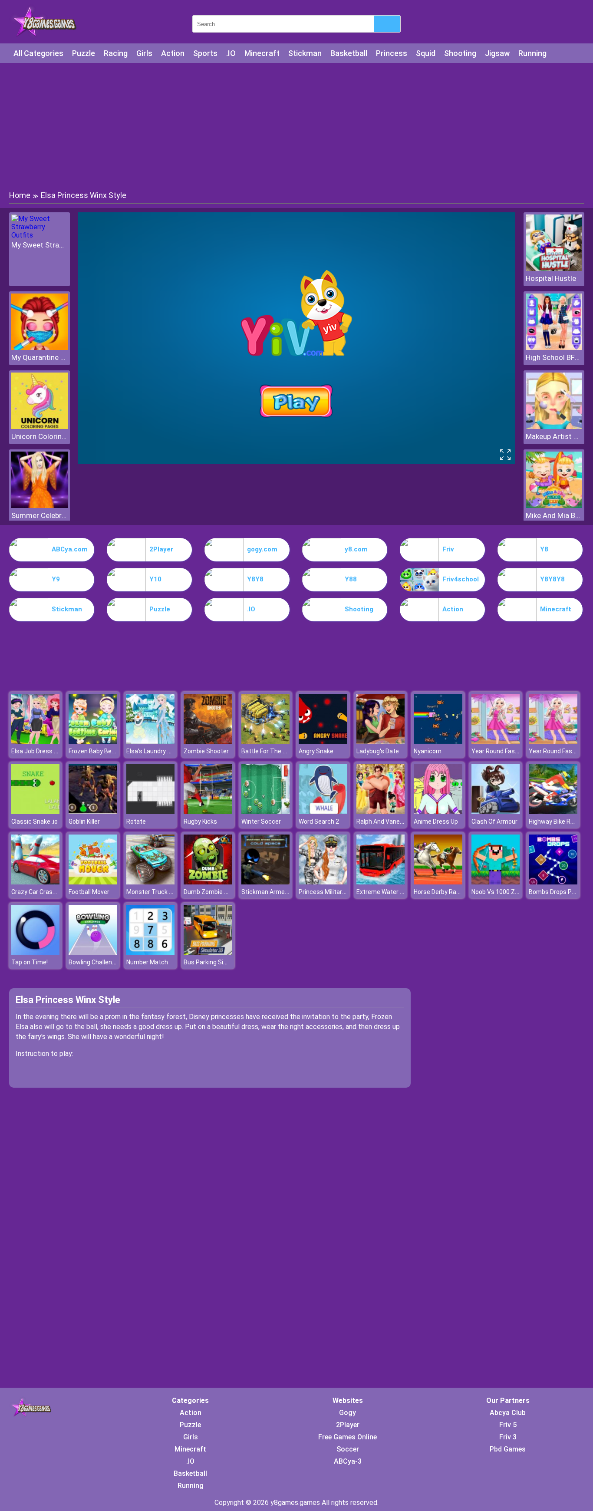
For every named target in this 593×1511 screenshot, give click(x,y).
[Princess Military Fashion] (323, 882)
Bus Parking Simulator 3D (219, 962)
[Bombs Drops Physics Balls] (553, 882)
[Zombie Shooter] (208, 741)
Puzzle (83, 53)
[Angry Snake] (323, 741)
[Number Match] (150, 952)
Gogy (347, 1413)
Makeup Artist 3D (554, 436)
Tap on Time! (29, 962)
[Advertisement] (296, 126)
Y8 (544, 549)
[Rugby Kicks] (208, 812)
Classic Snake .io (34, 821)
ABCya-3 (348, 1461)
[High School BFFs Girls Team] (554, 347)
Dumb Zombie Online (212, 891)
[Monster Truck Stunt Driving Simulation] (150, 882)
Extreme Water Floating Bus (395, 891)
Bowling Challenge (94, 962)
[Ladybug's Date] (380, 741)
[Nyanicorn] (438, 741)
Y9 (56, 579)
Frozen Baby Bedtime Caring (108, 751)
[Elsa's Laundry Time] (150, 741)
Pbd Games (508, 1449)
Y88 (351, 579)
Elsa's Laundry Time (154, 751)
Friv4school (460, 579)
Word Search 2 (319, 821)
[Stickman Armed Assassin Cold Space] (265, 882)
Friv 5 (508, 1425)
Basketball (348, 53)
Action (172, 53)
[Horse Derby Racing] (438, 882)
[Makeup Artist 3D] (554, 426)
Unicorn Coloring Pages (39, 436)
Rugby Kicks (200, 821)
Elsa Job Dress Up (36, 751)
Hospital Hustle (551, 278)
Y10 (155, 579)
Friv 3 (508, 1437)
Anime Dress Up (436, 821)
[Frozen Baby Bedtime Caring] (93, 741)
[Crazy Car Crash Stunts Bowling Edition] (35, 882)
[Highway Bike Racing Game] (553, 812)
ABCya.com (70, 549)
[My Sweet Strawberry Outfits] (39, 235)
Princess (391, 53)
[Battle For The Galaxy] (265, 741)
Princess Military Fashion (333, 891)
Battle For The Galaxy (271, 751)
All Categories (38, 53)
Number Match (147, 962)
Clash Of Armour (494, 821)
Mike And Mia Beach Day (554, 515)
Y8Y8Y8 (552, 579)
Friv (448, 549)
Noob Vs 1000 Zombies (503, 891)
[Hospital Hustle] (554, 268)
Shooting (460, 53)
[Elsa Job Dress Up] (35, 741)
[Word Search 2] (323, 812)
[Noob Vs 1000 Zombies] (495, 882)
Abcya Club (508, 1413)
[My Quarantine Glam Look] (39, 347)
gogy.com (262, 549)
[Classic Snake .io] (35, 812)
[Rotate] (150, 812)
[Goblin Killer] (93, 812)
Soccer (347, 1449)
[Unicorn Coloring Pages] (39, 426)
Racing (116, 53)
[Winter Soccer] (265, 812)
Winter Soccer (261, 821)
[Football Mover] (93, 882)
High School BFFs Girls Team (554, 357)
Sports (205, 53)
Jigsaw (497, 53)
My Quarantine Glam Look (39, 357)
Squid (425, 53)
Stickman (305, 53)
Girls (144, 53)
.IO (231, 53)
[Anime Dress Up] (438, 812)
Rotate (136, 821)
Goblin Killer (84, 821)
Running (532, 53)
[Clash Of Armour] (495, 812)
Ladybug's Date (377, 751)
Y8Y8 (255, 579)
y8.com (356, 549)
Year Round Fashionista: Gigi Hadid (519, 751)
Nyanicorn (427, 751)
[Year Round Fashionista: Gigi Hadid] (495, 741)
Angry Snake (316, 751)
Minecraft (262, 53)
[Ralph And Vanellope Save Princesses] (380, 812)
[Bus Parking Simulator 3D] (208, 952)
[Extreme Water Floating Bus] (380, 882)
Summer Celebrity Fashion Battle (39, 515)
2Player (161, 549)
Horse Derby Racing (441, 891)
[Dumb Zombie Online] (208, 882)
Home (19, 195)
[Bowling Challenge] (93, 952)
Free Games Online (347, 1437)
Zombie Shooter (206, 751)
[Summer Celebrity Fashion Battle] (39, 505)
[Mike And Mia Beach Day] (554, 505)
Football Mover (89, 891)
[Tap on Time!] (35, 952)
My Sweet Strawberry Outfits (39, 245)
